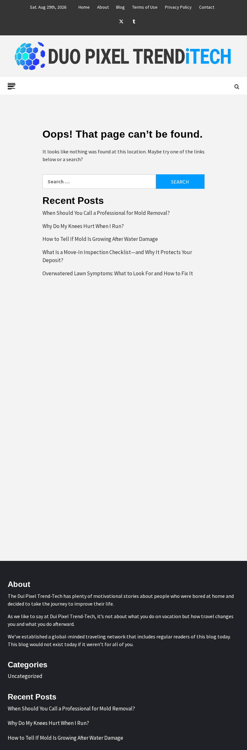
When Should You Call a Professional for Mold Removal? (106, 212)
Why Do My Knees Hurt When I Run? (83, 226)
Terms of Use (145, 7)
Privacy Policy (178, 7)
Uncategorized (25, 676)
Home (84, 7)
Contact (206, 7)
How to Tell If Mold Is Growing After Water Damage (100, 238)
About (103, 7)
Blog (120, 7)
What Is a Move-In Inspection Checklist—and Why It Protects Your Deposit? (117, 256)
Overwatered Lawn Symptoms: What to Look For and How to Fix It (117, 273)
